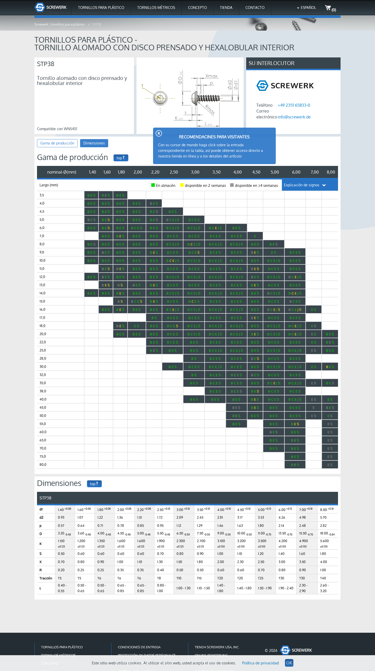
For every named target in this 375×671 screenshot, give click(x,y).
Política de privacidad (260, 663)
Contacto (255, 7)
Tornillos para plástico (101, 7)
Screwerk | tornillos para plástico (59, 24)
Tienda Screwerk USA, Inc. (217, 647)
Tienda (226, 7)
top (119, 158)
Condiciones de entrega (139, 647)
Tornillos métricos (156, 7)
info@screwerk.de (294, 116)
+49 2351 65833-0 (294, 105)
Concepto (197, 7)
